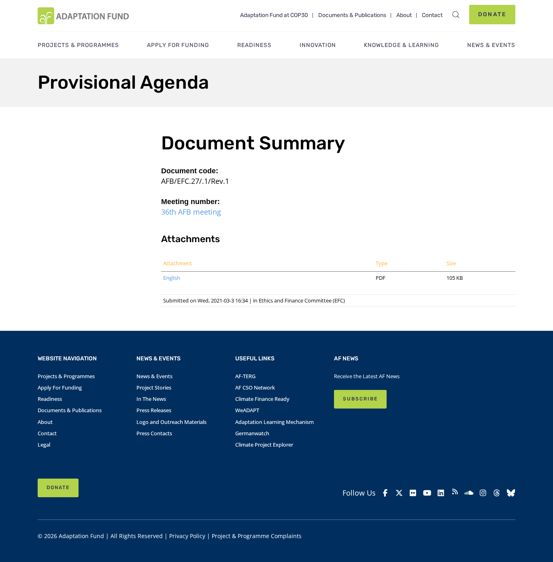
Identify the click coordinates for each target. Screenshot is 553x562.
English (171, 277)
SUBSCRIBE (360, 399)
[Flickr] (413, 493)
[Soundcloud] (469, 493)
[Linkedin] (441, 493)
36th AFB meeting (191, 212)
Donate (492, 14)
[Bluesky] (511, 493)
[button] (456, 15)
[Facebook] (385, 493)
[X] (399, 493)
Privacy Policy (187, 536)
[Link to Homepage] (83, 16)
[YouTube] (427, 493)
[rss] (455, 492)
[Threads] (497, 493)
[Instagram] (483, 493)
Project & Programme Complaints (257, 536)
